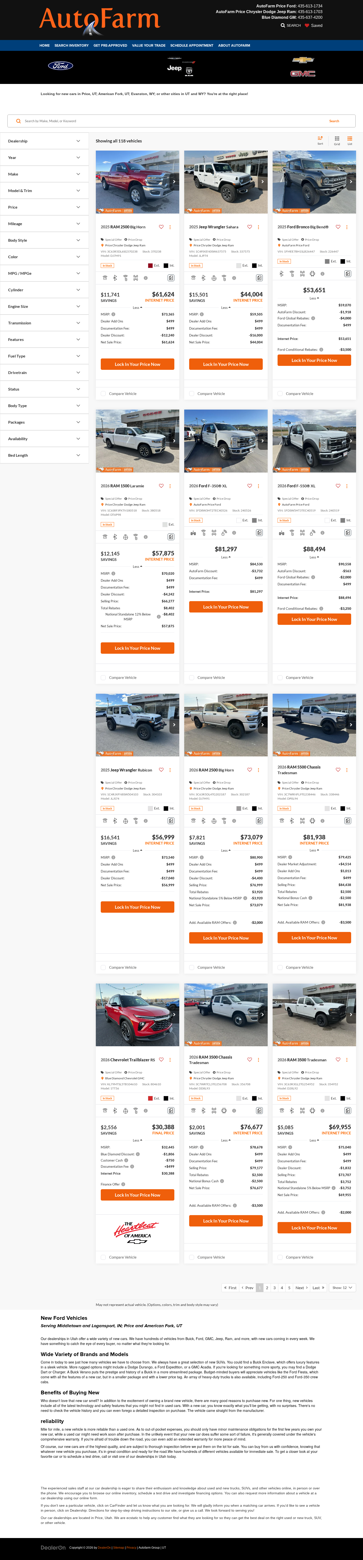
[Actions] (170, 227)
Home (45, 45)
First (231, 1287)
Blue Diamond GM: (279, 17)
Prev (248, 1287)
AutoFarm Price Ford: (276, 6)
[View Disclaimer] (146, 278)
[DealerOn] (53, 1547)
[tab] (60, 65)
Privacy (131, 1547)
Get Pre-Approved (110, 45)
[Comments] (171, 278)
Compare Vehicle (123, 393)
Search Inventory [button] (72, 45)
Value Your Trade (148, 45)
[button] (174, 182)
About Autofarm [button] (234, 45)
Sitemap (118, 1547)
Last (317, 1287)
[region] (137, 334)
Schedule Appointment (191, 45)
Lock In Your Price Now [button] (137, 364)
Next (301, 1287)
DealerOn (104, 1547)
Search (334, 121)
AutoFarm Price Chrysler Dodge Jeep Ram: (256, 12)
